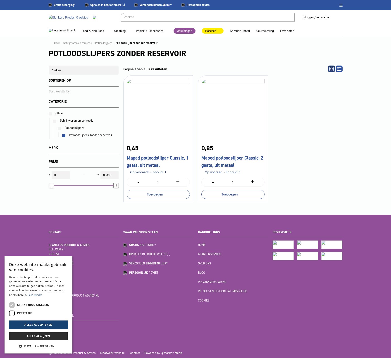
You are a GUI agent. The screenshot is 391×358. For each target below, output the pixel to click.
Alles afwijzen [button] (38, 336)
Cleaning (120, 31)
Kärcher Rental (240, 31)
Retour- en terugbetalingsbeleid (222, 291)
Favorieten (287, 31)
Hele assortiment (63, 30)
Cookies (204, 300)
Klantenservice (209, 254)
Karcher (210, 31)
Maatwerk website (112, 353)
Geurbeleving (265, 31)
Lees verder (35, 295)
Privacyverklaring (212, 282)
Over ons (204, 263)
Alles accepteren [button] (38, 325)
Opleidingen (184, 31)
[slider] (51, 185)
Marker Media (173, 353)
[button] (38, 346)
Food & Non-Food (92, 31)
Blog (201, 273)
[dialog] (38, 304)
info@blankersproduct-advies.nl (74, 295)
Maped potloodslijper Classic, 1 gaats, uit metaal (157, 161)
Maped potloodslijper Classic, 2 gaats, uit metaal (232, 161)
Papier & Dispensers (149, 31)
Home (201, 245)
